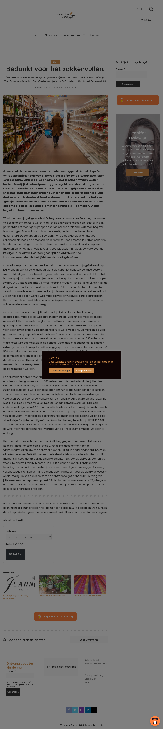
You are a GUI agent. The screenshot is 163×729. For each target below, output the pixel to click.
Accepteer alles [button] (84, 370)
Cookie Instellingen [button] (61, 370)
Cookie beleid (88, 364)
